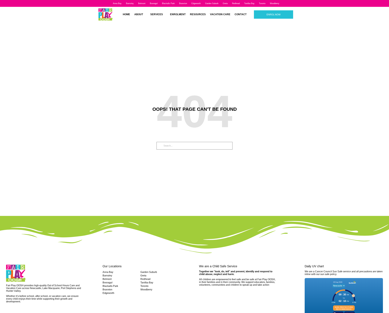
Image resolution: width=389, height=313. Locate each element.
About (138, 14)
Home (126, 14)
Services (156, 14)
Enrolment (178, 14)
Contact (241, 14)
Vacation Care (220, 14)
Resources (198, 14)
